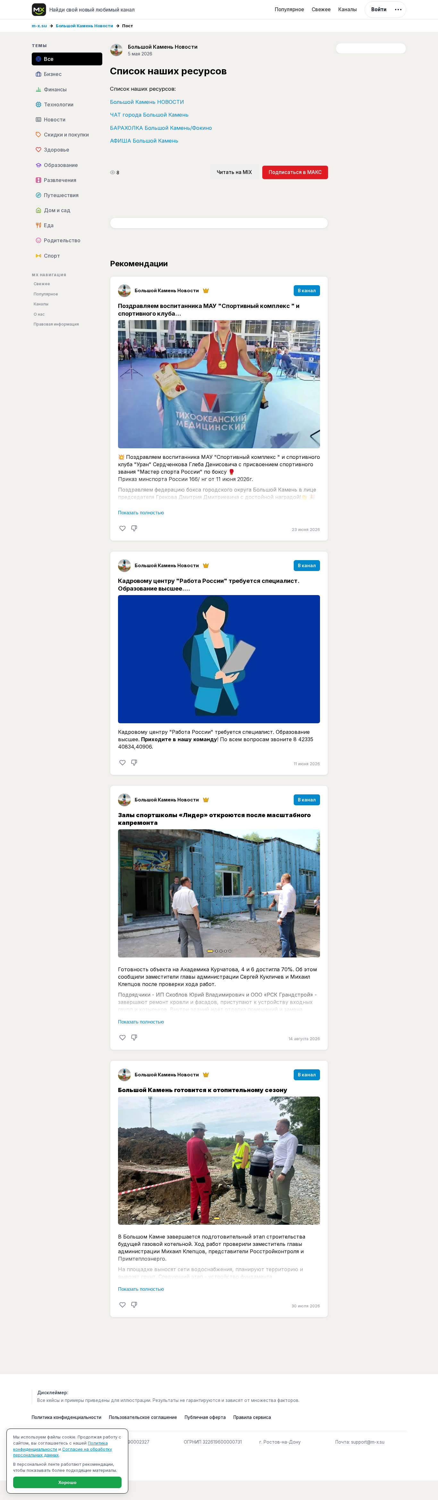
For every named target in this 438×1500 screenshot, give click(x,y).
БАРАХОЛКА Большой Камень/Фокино (161, 128)
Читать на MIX (234, 172)
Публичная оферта (205, 1417)
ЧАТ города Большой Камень (149, 115)
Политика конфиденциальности (66, 1417)
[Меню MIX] (398, 9)
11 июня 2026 (307, 763)
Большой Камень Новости (84, 25)
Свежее (321, 9)
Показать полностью (141, 512)
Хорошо (67, 1482)
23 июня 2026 (306, 529)
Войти (378, 9)
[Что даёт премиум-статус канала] (206, 290)
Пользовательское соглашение (143, 1417)
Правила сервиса (252, 1417)
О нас (39, 314)
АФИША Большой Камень (144, 140)
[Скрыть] (134, 528)
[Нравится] (122, 528)
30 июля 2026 (305, 1306)
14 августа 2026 (304, 1038)
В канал (307, 290)
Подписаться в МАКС (295, 172)
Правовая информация (56, 324)
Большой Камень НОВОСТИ (147, 102)
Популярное (289, 9)
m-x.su (39, 25)
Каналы (347, 9)
